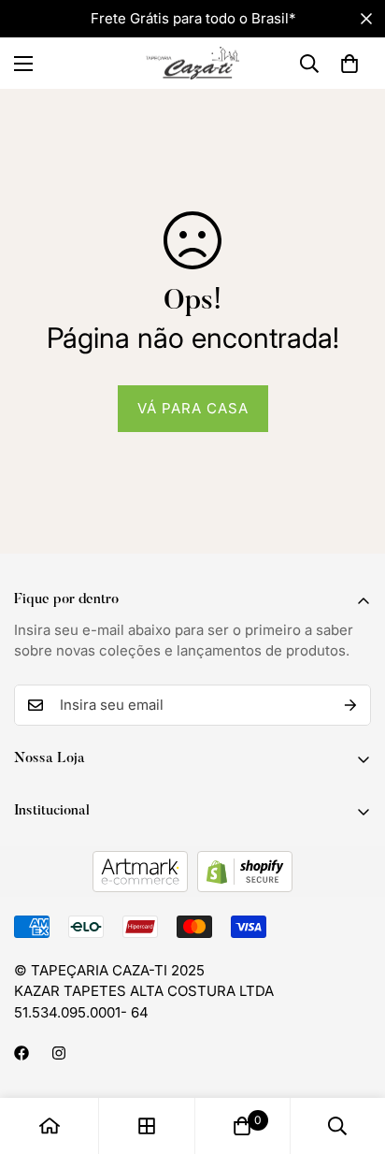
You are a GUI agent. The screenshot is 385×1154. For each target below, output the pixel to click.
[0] (349, 63)
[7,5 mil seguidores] (21, 1053)
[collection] (146, 1126)
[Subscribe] (350, 705)
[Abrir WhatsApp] (338, 1106)
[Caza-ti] (192, 63)
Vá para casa (193, 408)
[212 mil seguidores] (58, 1053)
